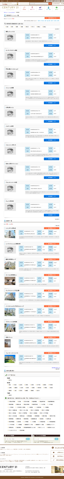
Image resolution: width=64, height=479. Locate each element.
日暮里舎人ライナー (51, 424)
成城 (22, 26)
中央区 (15, 384)
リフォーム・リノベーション (19, 454)
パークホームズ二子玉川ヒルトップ (15, 306)
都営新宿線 (11, 418)
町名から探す (2, 455)
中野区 (45, 387)
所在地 (42, 20)
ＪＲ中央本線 (11, 424)
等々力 (33, 26)
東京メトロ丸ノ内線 (24, 410)
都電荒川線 (18, 418)
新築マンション (3, 449)
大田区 (32, 384)
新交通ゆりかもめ (51, 427)
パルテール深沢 (10, 126)
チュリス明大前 (10, 201)
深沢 (12, 26)
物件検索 (50, 1)
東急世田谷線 (35, 404)
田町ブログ (2, 461)
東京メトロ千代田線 (44, 413)
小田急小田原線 (12, 401)
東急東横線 (34, 401)
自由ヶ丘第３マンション (12, 163)
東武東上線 (22, 415)
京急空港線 (18, 427)
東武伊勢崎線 (11, 421)
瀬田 (17, 26)
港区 (10, 384)
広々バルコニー (28, 454)
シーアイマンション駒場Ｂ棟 (13, 243)
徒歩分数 (48, 20)
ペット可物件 (3, 454)
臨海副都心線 (34, 418)
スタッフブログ (44, 460)
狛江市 (38, 390)
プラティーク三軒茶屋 (11, 321)
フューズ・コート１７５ (12, 353)
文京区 (21, 387)
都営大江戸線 (52, 415)
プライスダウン (45, 454)
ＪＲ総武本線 (38, 407)
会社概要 (20, 461)
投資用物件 (28, 449)
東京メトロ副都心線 (13, 410)
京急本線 (41, 418)
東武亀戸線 (11, 427)
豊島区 (10, 390)
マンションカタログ (4, 460)
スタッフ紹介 (38, 460)
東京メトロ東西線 (45, 410)
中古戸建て (21, 449)
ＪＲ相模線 (46, 407)
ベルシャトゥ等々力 (11, 145)
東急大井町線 (26, 404)
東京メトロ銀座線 (33, 413)
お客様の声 (33, 460)
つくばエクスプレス (13, 430)
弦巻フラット (9, 337)
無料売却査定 (21, 460)
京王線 (19, 401)
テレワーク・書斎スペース (36, 454)
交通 (45, 20)
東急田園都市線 (51, 401)
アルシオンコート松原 (11, 182)
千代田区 (51, 384)
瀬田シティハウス (10, 31)
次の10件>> (57, 29)
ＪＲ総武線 (30, 407)
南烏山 (38, 26)
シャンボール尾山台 (11, 228)
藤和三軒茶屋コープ (11, 259)
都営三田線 (44, 415)
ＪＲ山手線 (43, 404)
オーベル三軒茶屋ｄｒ (11, 275)
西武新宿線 (37, 415)
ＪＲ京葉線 (33, 421)
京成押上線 (48, 418)
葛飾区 (32, 390)
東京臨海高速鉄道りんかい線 (29, 427)
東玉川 (27, 26)
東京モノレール (41, 427)
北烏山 (44, 26)
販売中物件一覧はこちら (56, 367)
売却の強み (16, 460)
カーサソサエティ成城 (11, 50)
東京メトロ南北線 (12, 413)
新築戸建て (16, 449)
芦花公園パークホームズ (12, 69)
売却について (11, 460)
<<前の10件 (57, 225)
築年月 (52, 20)
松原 (7, 26)
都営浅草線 (26, 418)
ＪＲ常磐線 (26, 421)
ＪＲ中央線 (50, 404)
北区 (15, 390)
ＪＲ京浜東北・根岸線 (20, 407)
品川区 (21, 384)
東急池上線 (18, 404)
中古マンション (10, 449)
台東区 (10, 387)
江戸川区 (38, 384)
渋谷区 (27, 387)
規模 (55, 20)
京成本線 (19, 421)
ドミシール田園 (10, 87)
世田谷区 (39, 387)
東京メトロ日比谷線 (13, 415)
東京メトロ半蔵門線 (23, 413)
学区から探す (8, 455)
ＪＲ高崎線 (19, 424)
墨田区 (16, 387)
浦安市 (10, 395)
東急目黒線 (11, 404)
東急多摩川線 (42, 401)
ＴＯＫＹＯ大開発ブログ (9, 461)
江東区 (26, 384)
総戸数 (58, 20)
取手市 (10, 380)
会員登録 (16, 461)
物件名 (39, 20)
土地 (24, 449)
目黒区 (33, 387)
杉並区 (51, 387)
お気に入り (57, 1)
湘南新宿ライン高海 (40, 424)
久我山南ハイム (10, 107)
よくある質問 (27, 460)
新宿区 (44, 384)
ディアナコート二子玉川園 (12, 290)
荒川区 (21, 390)
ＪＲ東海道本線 (42, 421)
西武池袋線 (29, 415)
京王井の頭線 (26, 401)
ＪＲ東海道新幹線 (51, 421)
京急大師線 (22, 430)
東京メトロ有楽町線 (35, 410)
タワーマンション (9, 454)
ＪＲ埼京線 (11, 407)
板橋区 (26, 390)
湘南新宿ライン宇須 (29, 424)
